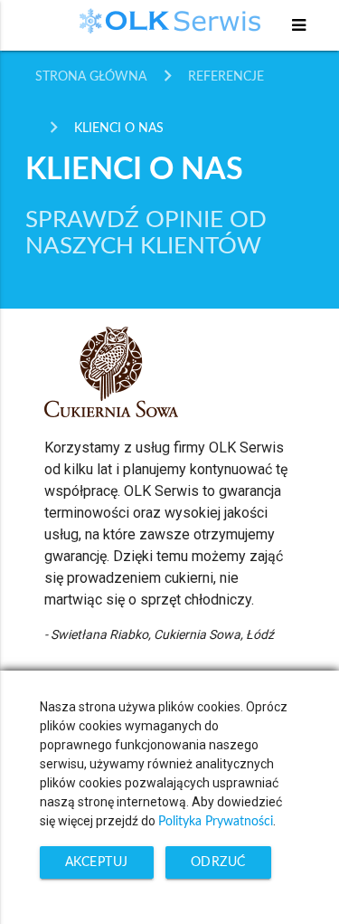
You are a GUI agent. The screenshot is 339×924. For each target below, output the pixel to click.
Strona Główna (90, 77)
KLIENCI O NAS (119, 128)
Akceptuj (96, 862)
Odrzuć (218, 862)
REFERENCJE (226, 77)
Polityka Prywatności (215, 821)
